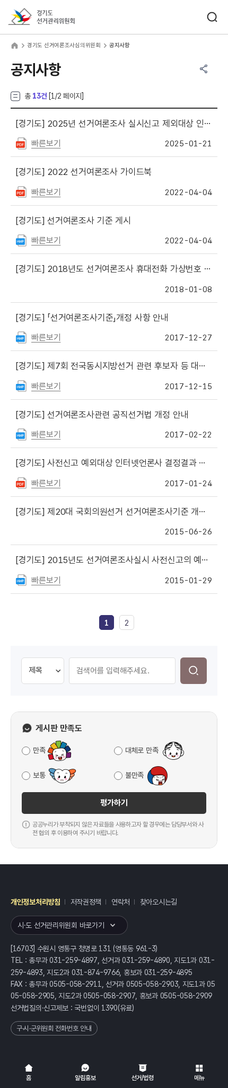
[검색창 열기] (212, 17)
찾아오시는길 (158, 902)
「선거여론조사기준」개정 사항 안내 (92, 317)
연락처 (120, 902)
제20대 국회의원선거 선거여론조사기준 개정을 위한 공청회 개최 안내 (114, 511)
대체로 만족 (141, 750)
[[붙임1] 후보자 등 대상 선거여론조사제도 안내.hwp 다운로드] (21, 385)
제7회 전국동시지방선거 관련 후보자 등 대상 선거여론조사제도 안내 (114, 366)
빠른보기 (45, 143)
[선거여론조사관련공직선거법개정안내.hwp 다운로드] (21, 433)
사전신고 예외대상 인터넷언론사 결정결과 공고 (114, 463)
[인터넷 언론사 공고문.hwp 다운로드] (21, 579)
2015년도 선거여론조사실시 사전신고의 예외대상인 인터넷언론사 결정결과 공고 (114, 560)
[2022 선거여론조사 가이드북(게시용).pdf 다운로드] (21, 191)
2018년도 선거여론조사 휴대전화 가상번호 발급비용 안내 (114, 269)
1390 (109, 1008)
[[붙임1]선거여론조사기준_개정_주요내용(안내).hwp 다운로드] (21, 336)
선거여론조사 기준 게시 (73, 220)
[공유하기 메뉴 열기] (203, 68)
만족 (39, 750)
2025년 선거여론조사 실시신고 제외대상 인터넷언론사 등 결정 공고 (114, 123)
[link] (106, 623)
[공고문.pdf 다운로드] (21, 142)
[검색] (193, 670)
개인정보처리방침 (35, 902)
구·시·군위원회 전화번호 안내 (54, 1028)
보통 (39, 775)
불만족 (134, 775)
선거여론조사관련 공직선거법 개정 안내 (102, 414)
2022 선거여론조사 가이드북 (84, 171)
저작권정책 (86, 902)
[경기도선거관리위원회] (61, 17)
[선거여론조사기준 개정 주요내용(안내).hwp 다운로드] (21, 239)
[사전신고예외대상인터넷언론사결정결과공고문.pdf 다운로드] (21, 482)
